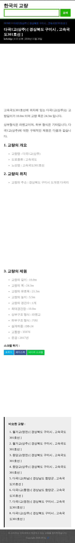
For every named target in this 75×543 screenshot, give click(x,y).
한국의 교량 (16, 5)
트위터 (8, 352)
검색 (65, 12)
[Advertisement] (37, 78)
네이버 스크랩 (35, 352)
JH (48, 538)
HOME (7, 23)
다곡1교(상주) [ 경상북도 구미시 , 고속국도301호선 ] (40, 23)
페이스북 (20, 352)
